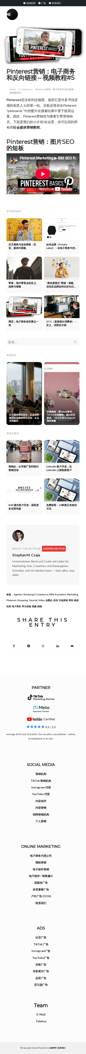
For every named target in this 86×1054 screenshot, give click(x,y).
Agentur (18, 594)
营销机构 (30, 3)
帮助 (71, 600)
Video (41, 600)
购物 (39, 606)
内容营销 (40, 807)
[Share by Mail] (72, 646)
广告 (43, 3)
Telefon (41, 1021)
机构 (8, 606)
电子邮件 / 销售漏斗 (41, 876)
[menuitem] (29, 3)
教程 (76, 600)
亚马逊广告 (41, 984)
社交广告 (40, 937)
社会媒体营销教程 (26, 127)
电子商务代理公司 (41, 855)
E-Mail (41, 1014)
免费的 (49, 600)
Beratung (29, 594)
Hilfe (51, 594)
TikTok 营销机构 (41, 780)
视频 (34, 606)
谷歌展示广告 (41, 971)
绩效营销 (40, 862)
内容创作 (40, 801)
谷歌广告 (40, 964)
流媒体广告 (41, 882)
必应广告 (40, 978)
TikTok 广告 (40, 944)
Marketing (72, 594)
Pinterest (13, 100)
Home (13, 89)
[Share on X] (29, 646)
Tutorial (33, 600)
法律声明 (53, 1048)
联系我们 (56, 3)
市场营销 (63, 600)
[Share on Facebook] (14, 646)
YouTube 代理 (41, 794)
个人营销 (40, 821)
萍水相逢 (26, 606)
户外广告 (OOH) (41, 896)
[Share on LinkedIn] (58, 646)
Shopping (22, 600)
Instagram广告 (41, 951)
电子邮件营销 (41, 869)
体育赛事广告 (41, 889)
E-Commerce (26, 89)
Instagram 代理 (41, 787)
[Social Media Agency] (24, 14)
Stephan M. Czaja (26, 555)
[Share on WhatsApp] (43, 646)
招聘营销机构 (41, 814)
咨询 (55, 600)
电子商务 (16, 606)
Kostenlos (60, 594)
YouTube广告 (41, 957)
